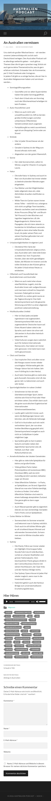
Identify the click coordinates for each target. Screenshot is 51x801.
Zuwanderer (37, 657)
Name (7, 728)
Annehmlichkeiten (23, 612)
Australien (39, 612)
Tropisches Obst (34, 646)
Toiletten (20, 646)
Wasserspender (12, 653)
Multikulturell (12, 631)
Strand (27, 642)
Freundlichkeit (12, 623)
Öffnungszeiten (12, 635)
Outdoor (27, 635)
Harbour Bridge (29, 623)
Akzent (9, 612)
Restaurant (38, 638)
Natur (24, 631)
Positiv (38, 635)
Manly (27, 627)
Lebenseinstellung (13, 627)
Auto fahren (19, 616)
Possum (9, 638)
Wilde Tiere (37, 653)
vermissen (35, 649)
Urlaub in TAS (12, 666)
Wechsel (25, 653)
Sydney (9, 646)
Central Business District (16, 620)
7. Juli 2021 (8, 47)
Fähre (32, 620)
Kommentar (9, 701)
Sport (17, 642)
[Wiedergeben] (7, 601)
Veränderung (21, 649)
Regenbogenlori (23, 638)
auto (8, 616)
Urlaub (9, 649)
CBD (37, 616)
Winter (9, 657)
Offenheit (35, 631)
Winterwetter (22, 657)
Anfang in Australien (12, 676)
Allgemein (11, 607)
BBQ (30, 616)
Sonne (8, 642)
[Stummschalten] (37, 601)
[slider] (42, 601)
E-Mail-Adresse (10, 740)
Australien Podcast (25, 10)
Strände (37, 642)
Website (7, 752)
